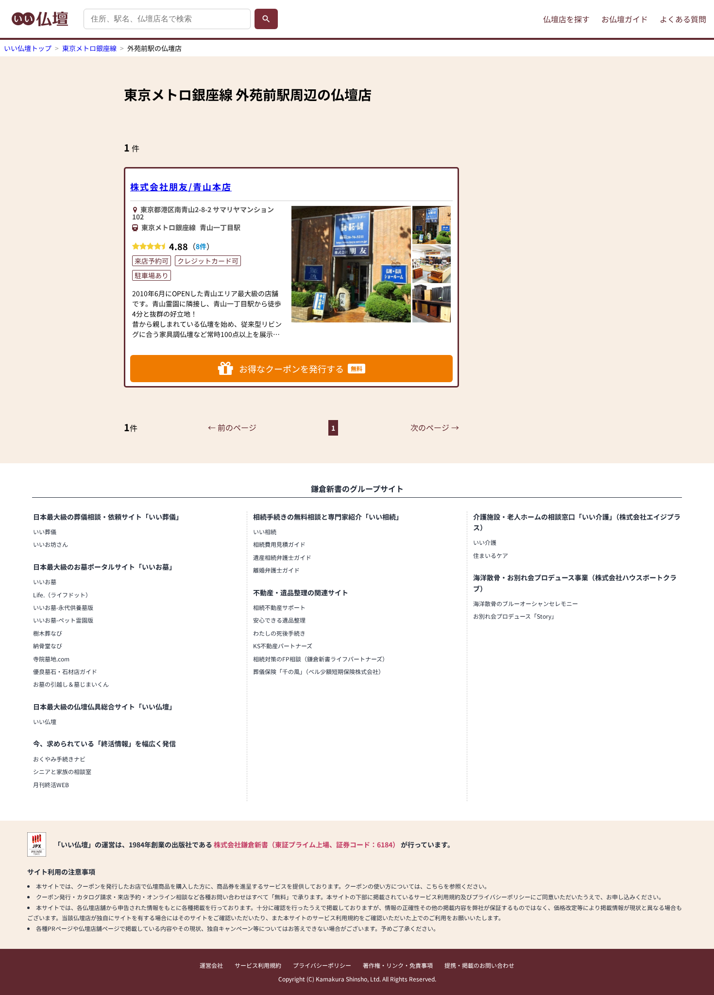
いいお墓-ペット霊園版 (63, 620)
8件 (201, 246)
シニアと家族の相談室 (62, 771)
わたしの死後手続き (279, 633)
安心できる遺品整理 (279, 620)
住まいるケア (490, 555)
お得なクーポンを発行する (300, 368)
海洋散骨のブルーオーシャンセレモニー (525, 603)
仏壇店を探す (566, 19)
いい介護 (484, 542)
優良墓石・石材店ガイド (65, 671)
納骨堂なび (47, 645)
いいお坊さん (50, 544)
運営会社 (211, 965)
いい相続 (264, 531)
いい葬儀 (44, 531)
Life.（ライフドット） (62, 594)
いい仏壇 (44, 721)
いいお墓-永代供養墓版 (63, 607)
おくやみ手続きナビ (59, 759)
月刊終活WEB (51, 784)
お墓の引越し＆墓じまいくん (71, 684)
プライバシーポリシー (322, 965)
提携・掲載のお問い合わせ (479, 965)
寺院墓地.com (51, 659)
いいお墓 (44, 581)
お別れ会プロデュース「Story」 (515, 616)
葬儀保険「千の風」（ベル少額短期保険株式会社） (318, 671)
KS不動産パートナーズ (282, 645)
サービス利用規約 (258, 965)
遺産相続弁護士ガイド (282, 557)
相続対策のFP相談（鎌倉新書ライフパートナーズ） (320, 659)
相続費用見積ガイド (279, 544)
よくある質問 (683, 19)
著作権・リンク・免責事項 (398, 965)
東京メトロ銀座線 (89, 48)
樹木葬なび (47, 633)
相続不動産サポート (279, 607)
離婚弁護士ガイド (276, 570)
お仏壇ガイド (624, 19)
